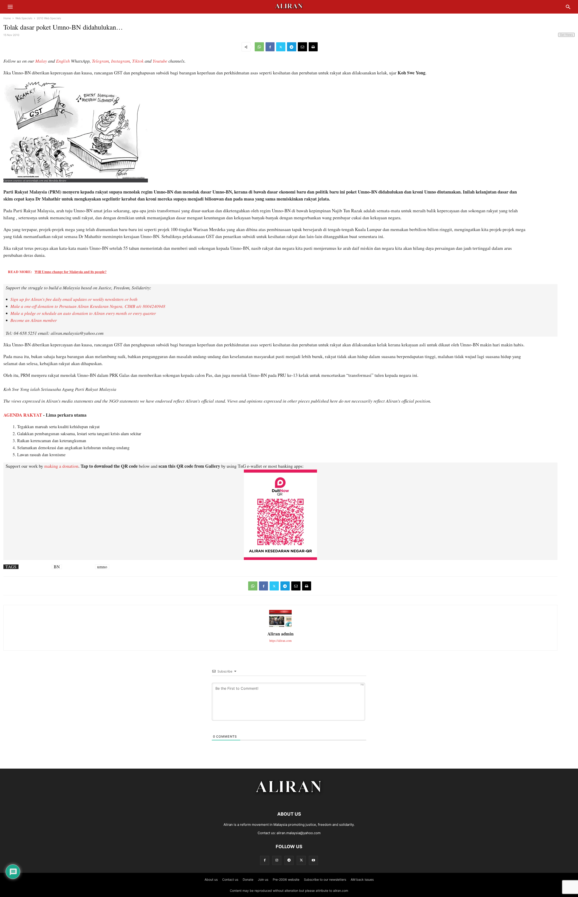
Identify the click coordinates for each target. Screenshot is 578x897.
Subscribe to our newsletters (325, 879)
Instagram (120, 61)
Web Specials (23, 18)
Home (7, 18)
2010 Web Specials (49, 18)
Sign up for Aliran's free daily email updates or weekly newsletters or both (74, 299)
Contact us (230, 879)
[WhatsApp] (259, 46)
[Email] (302, 46)
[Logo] (289, 800)
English (63, 61)
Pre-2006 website (286, 879)
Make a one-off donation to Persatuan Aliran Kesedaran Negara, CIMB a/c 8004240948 (87, 306)
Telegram (100, 61)
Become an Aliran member (33, 320)
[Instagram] (276, 860)
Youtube (160, 61)
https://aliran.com (280, 640)
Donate (248, 879)
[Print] (313, 46)
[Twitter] (280, 46)
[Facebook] (270, 46)
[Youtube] (313, 860)
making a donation (61, 466)
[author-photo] (280, 626)
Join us (263, 879)
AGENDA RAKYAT (22, 415)
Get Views (566, 34)
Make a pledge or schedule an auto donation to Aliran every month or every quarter (83, 313)
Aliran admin (280, 633)
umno (102, 566)
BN (57, 566)
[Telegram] (291, 46)
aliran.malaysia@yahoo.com (299, 833)
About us (211, 879)
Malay (41, 61)
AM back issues (362, 879)
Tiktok (138, 61)
